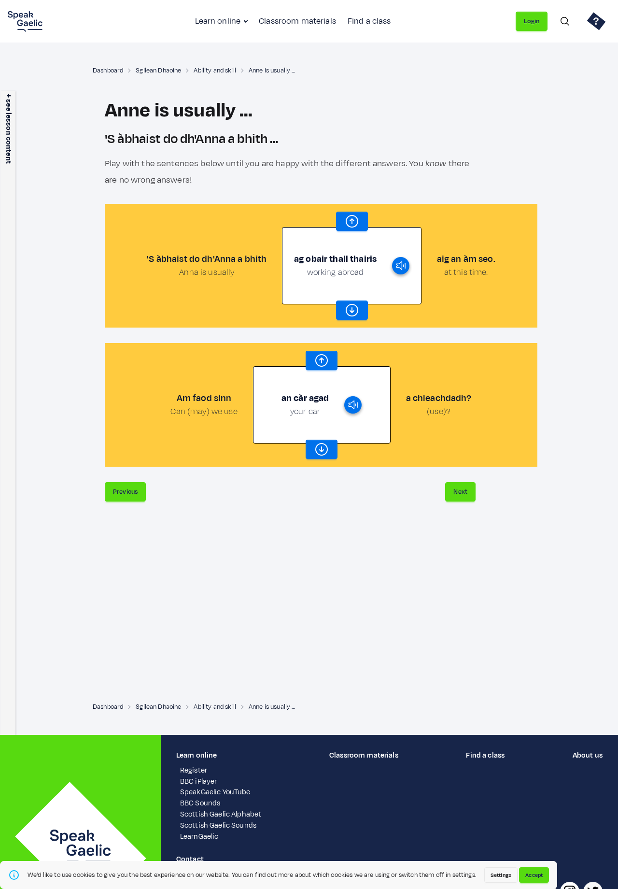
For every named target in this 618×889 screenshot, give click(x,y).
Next (460, 492)
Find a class (369, 21)
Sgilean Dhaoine (158, 70)
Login (531, 21)
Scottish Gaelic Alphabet (220, 814)
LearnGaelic (199, 837)
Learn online (217, 21)
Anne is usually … (272, 70)
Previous (125, 492)
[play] (400, 265)
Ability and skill (215, 70)
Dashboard (108, 70)
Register (193, 770)
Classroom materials (297, 21)
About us (588, 755)
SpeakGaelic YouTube (215, 792)
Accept (534, 875)
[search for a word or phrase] (564, 21)
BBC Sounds (200, 803)
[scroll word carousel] (352, 221)
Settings (501, 875)
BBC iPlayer (198, 781)
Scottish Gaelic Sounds (218, 825)
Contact (190, 859)
